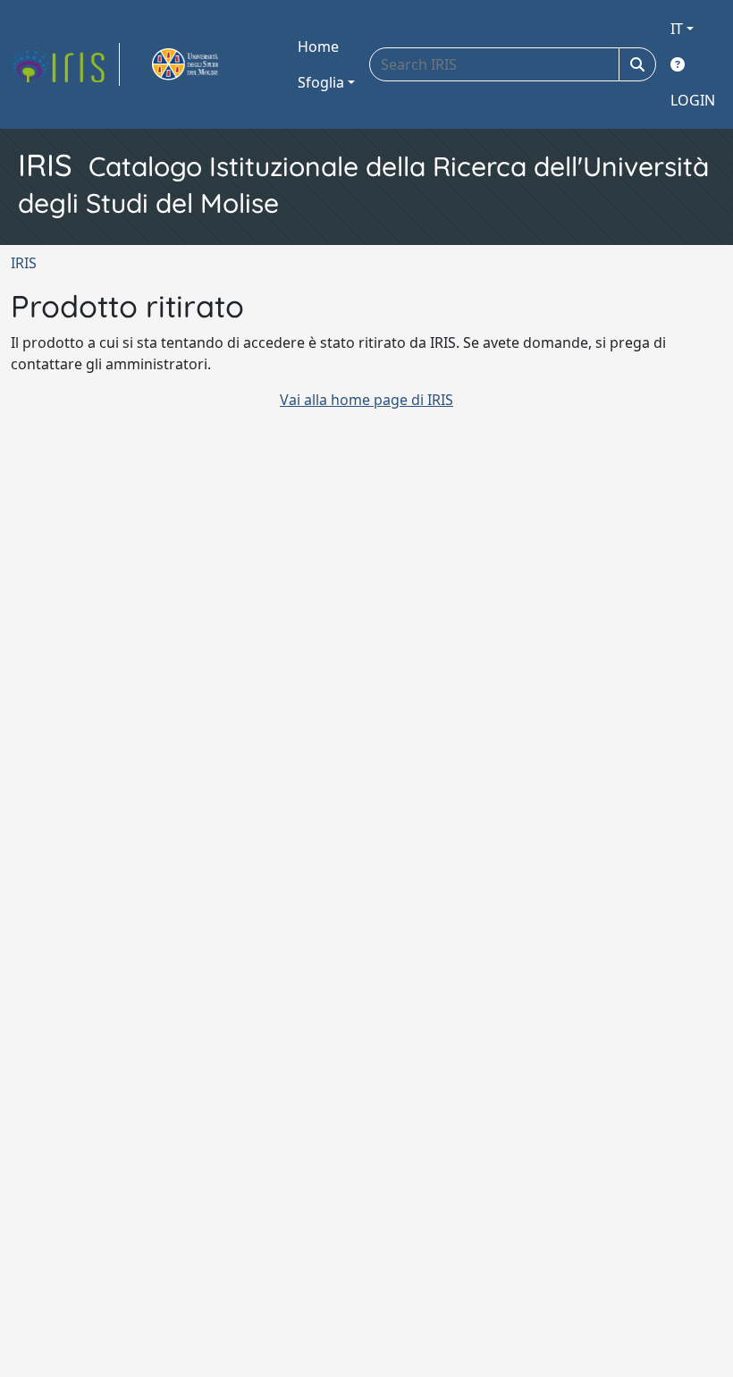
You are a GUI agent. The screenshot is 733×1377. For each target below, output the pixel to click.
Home (318, 46)
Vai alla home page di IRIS (366, 400)
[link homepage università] (205, 64)
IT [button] (676, 28)
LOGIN (692, 100)
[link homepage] (65, 64)
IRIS (24, 263)
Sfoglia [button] (321, 82)
